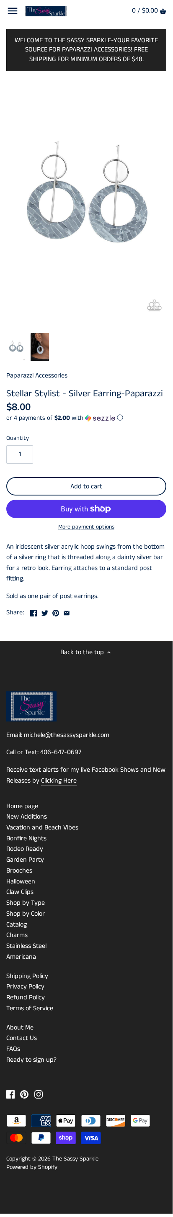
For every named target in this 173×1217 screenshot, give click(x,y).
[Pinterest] (24, 1094)
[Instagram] (38, 1094)
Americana (21, 957)
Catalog (16, 924)
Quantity (17, 438)
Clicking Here (59, 781)
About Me (20, 1027)
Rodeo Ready (24, 849)
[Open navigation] (12, 11)
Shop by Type (25, 903)
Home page (22, 806)
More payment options (86, 527)
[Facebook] (10, 1094)
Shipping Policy (27, 976)
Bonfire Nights (26, 838)
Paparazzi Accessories (36, 375)
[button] (86, 417)
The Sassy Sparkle (75, 1159)
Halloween (20, 881)
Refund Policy (25, 997)
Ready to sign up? (31, 1060)
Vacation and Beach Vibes (42, 827)
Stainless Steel (26, 946)
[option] (16, 347)
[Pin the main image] (55, 611)
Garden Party (25, 860)
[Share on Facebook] (33, 611)
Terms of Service (29, 1008)
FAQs (13, 1049)
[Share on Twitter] (44, 611)
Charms (17, 935)
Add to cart (86, 486)
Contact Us (21, 1038)
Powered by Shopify (31, 1167)
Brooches (19, 871)
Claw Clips (20, 892)
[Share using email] (66, 611)
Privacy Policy (25, 986)
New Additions (26, 817)
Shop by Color (25, 914)
